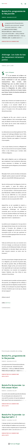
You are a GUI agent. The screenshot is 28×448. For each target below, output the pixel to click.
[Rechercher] (22, 4)
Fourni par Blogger (15, 443)
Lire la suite (5, 376)
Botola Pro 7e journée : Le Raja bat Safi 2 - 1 (13, 415)
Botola (8, 302)
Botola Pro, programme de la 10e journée (13, 12)
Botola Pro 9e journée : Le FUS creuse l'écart (13, 386)
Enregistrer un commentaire (10, 41)
